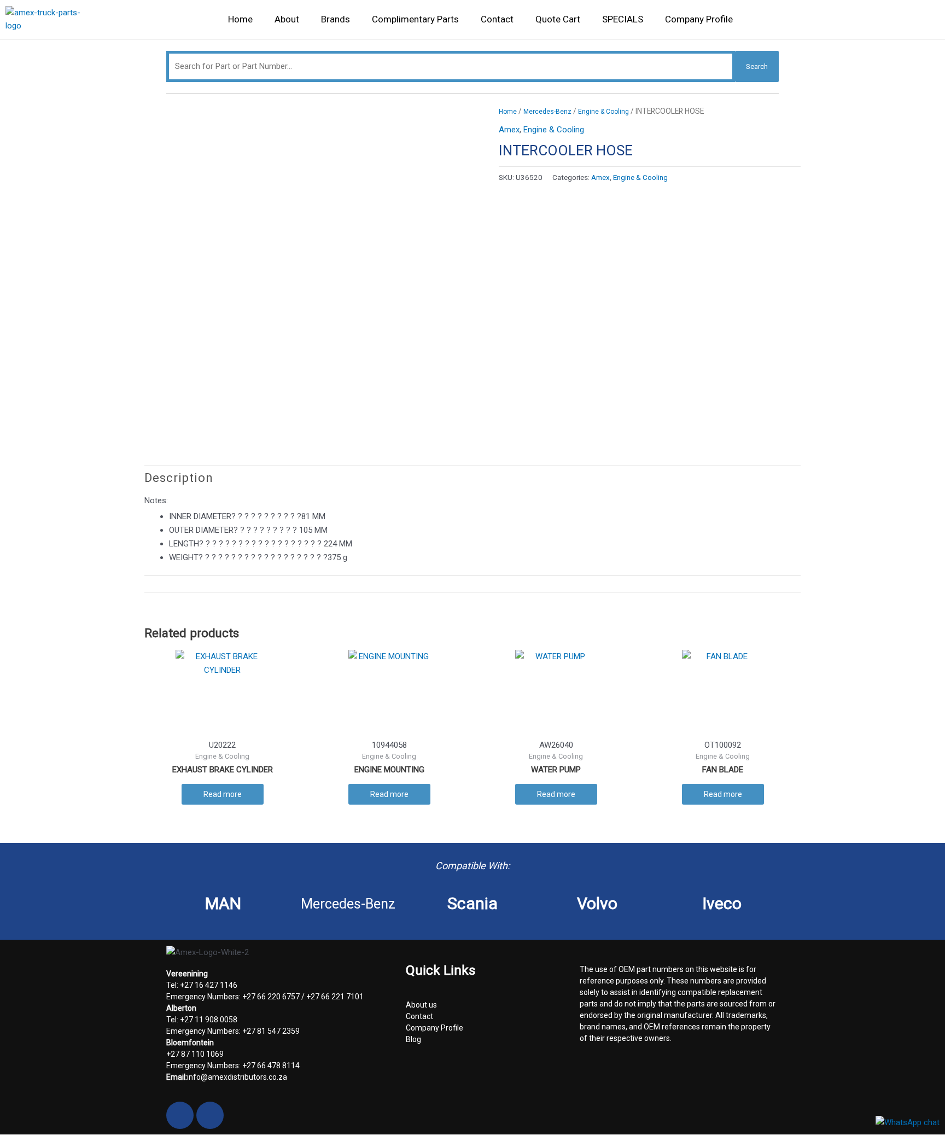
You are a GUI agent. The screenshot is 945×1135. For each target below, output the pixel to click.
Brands (335, 19)
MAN (223, 903)
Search (757, 66)
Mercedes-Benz (547, 111)
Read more (222, 794)
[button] (924, 22)
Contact (497, 19)
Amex (509, 130)
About (287, 19)
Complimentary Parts (415, 19)
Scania (472, 903)
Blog (413, 1039)
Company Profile (699, 19)
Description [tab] (178, 478)
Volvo (597, 903)
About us (421, 1004)
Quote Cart (557, 19)
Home (240, 19)
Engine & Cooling (603, 111)
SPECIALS (622, 19)
